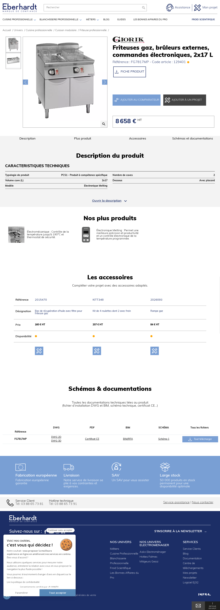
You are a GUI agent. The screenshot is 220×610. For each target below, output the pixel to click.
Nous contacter (202, 502)
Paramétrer (21, 592)
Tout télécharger (202, 439)
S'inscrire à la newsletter (178, 531)
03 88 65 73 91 (66, 504)
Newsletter (189, 578)
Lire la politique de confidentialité (23, 582)
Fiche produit (132, 71)
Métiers (91, 20)
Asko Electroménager (153, 552)
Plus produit (82, 138)
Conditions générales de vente (79, 595)
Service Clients (192, 549)
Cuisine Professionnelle (124, 553)
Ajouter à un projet (187, 100)
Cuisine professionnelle (18, 20)
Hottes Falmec (148, 557)
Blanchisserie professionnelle (59, 20)
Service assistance (176, 502)
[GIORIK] (128, 40)
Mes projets (190, 573)
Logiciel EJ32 (191, 582)
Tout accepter (57, 592)
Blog (106, 20)
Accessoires (137, 138)
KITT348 (98, 300)
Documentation (192, 558)
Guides (121, 20)
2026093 (156, 300)
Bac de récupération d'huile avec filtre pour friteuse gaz (58, 312)
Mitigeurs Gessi (149, 561)
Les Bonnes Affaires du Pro (150, 20)
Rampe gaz (156, 311)
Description (27, 138)
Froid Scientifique (203, 20)
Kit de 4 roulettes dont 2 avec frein (112, 311)
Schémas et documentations (192, 138)
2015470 (41, 300)
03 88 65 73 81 (32, 504)
